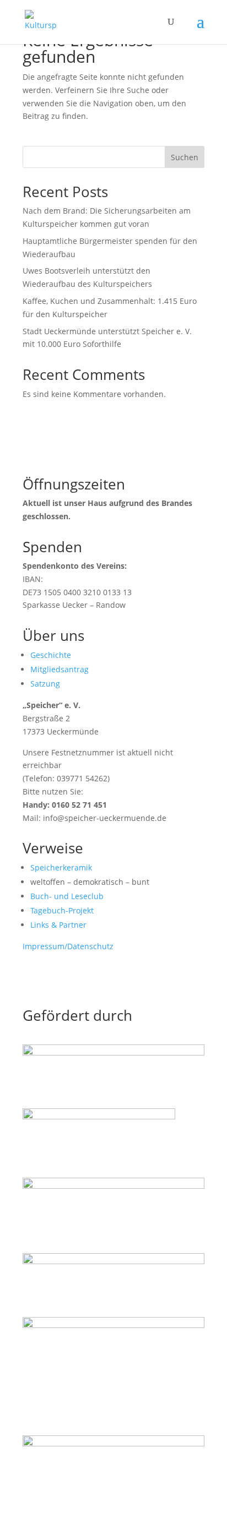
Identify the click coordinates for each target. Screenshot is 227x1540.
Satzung (45, 683)
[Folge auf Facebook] (31, 978)
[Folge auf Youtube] (75, 978)
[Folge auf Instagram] (53, 978)
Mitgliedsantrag (59, 669)
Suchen (184, 157)
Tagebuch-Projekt (62, 910)
